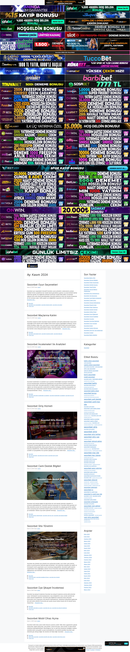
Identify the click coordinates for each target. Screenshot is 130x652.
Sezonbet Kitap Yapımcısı (91, 307)
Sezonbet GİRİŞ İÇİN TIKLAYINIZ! (65, 52)
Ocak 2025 (87, 546)
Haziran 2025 (87, 539)
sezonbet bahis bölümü (90, 385)
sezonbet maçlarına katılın (47, 333)
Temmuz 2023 (88, 585)
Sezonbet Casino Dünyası (91, 328)
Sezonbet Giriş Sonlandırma (91, 293)
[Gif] (65, 126)
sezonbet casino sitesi (91, 421)
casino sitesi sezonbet (92, 365)
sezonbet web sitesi (90, 499)
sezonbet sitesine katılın (46, 304)
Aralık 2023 (87, 573)
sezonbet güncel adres (93, 441)
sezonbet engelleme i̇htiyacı (42, 577)
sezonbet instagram (90, 447)
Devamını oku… (31, 299)
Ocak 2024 (87, 571)
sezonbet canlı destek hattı (35, 333)
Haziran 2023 (87, 587)
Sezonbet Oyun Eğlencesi (91, 314)
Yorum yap (31, 306)
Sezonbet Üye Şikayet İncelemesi (45, 587)
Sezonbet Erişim (88, 326)
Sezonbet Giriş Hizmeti (39, 406)
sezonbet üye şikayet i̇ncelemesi (59, 607)
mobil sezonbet (32, 577)
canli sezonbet (87, 363)
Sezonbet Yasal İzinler (90, 287)
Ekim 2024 (87, 550)
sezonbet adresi (97, 379)
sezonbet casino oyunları (91, 419)
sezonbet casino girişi (88, 417)
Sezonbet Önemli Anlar (90, 305)
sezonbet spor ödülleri (88, 485)
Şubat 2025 (87, 543)
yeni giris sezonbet (91, 517)
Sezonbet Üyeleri (88, 332)
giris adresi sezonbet (89, 366)
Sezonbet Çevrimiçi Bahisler (91, 321)
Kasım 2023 (87, 576)
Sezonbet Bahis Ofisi (89, 278)
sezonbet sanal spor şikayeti (97, 477)
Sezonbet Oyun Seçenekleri (42, 284)
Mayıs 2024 (87, 562)
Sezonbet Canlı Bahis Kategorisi (92, 298)
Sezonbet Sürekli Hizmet (90, 309)
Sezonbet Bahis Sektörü (90, 335)
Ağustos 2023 (88, 583)
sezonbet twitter (97, 496)
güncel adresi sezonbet (91, 370)
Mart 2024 (87, 566)
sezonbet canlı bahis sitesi (92, 408)
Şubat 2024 (87, 569)
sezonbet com (95, 423)
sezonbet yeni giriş (88, 508)
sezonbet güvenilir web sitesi (45, 636)
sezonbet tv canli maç (90, 492)
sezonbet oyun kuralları (88, 464)
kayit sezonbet (89, 375)
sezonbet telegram (58, 333)
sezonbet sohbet (87, 483)
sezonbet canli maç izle (48, 515)
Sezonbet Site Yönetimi (40, 526)
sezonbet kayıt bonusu (88, 450)
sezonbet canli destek (92, 399)
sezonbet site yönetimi (54, 577)
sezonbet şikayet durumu (88, 513)
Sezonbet (31, 303)
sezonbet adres (88, 379)
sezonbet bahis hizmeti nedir (89, 387)
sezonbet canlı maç (87, 415)
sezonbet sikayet (90, 480)
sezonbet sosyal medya (94, 483)
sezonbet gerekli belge (98, 424)
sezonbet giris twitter (92, 434)
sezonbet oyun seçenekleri (35, 304)
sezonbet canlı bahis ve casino (36, 607)
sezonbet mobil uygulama (90, 459)
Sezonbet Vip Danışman (90, 296)
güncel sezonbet (88, 372)
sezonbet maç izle (69, 395)
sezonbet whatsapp (91, 502)
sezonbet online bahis (89, 462)
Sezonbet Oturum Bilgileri (91, 280)
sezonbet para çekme (90, 472)
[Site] (32, 91)
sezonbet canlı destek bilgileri (60, 515)
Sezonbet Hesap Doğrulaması (92, 302)
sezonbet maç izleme (92, 455)
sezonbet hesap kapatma (90, 445)
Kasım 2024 (87, 548)
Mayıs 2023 (87, 589)
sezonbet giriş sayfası (88, 439)
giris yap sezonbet (33, 455)
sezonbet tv (88, 490)
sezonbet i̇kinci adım (87, 448)
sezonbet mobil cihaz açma (59, 636)
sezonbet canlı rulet (96, 415)
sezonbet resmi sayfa (53, 455)
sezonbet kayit (95, 448)
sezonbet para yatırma (93, 468)
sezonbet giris (90, 427)
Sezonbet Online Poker (90, 312)
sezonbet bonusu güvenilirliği (89, 395)
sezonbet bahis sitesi (91, 391)
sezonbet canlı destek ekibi (91, 413)
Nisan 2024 (87, 564)
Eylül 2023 (87, 580)
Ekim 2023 (87, 578)
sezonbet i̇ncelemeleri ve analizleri (57, 395)
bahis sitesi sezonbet (33, 636)
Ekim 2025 (87, 534)
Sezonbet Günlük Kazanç (91, 285)
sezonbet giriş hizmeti (43, 455)
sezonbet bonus (90, 393)
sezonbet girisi (90, 431)
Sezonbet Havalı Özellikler (91, 316)
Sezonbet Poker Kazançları (91, 282)
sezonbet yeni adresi (57, 304)
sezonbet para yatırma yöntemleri (89, 470)
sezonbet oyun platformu (90, 466)
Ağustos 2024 (88, 555)
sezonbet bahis (90, 383)
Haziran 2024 (87, 559)
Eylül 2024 (87, 553)
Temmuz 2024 (88, 557)
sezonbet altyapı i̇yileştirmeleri (35, 515)
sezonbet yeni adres (89, 503)
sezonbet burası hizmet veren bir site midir (91, 397)
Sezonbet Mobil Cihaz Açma (42, 618)
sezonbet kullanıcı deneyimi (97, 450)
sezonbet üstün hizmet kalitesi (89, 509)
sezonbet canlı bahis (89, 406)
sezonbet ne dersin (87, 521)
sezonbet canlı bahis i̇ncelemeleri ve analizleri (39, 395)
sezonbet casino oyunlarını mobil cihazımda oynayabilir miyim (91, 520)
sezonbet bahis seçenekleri (91, 388)
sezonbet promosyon (89, 474)
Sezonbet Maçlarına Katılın (42, 315)
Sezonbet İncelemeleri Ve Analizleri (46, 344)
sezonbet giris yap (47, 607)
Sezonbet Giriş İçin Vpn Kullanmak (93, 330)
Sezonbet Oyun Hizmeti (90, 323)
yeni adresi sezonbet (98, 515)
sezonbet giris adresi (89, 429)
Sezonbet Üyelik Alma (90, 300)
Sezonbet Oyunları (89, 319)
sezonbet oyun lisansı (96, 464)
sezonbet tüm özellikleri (88, 497)
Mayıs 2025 (87, 541)
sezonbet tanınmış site (96, 485)
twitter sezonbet (89, 515)
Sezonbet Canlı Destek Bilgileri (44, 466)
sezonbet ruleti (87, 477)
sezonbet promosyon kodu (92, 476)
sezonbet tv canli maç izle (93, 494)
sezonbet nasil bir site (89, 461)
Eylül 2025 (87, 536)
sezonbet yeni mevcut (98, 508)
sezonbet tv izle (88, 496)
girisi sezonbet (99, 366)
